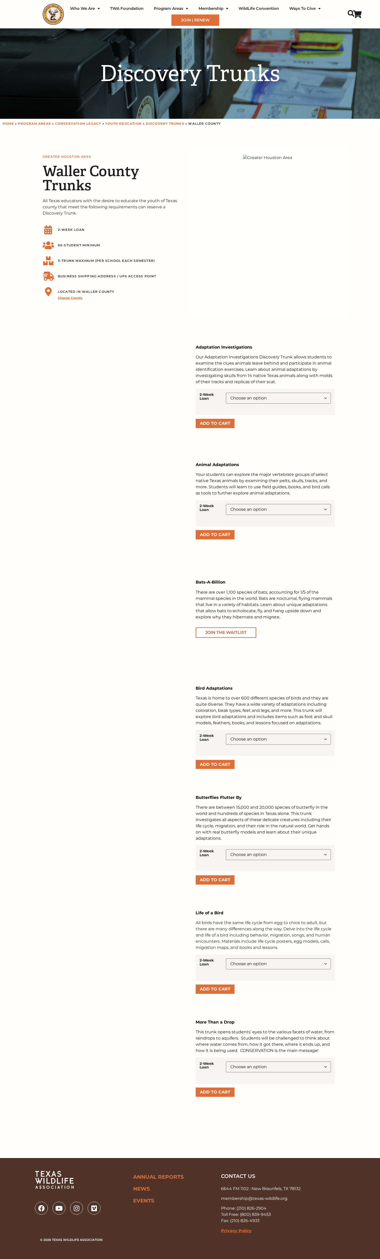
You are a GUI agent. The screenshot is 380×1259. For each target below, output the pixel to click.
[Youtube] (58, 1208)
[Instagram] (76, 1208)
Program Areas (168, 8)
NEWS (141, 1189)
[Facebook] (41, 1208)
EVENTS (143, 1201)
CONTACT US (238, 1176)
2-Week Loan (207, 396)
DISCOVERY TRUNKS (165, 123)
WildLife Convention (259, 8)
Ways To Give (302, 8)
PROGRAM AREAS (34, 123)
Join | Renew (195, 20)
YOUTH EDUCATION (123, 123)
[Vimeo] (94, 1208)
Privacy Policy (236, 1230)
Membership (211, 8)
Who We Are (82, 8)
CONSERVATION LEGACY (78, 123)
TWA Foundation (126, 8)
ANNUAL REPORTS (158, 1177)
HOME (8, 123)
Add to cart (215, 423)
